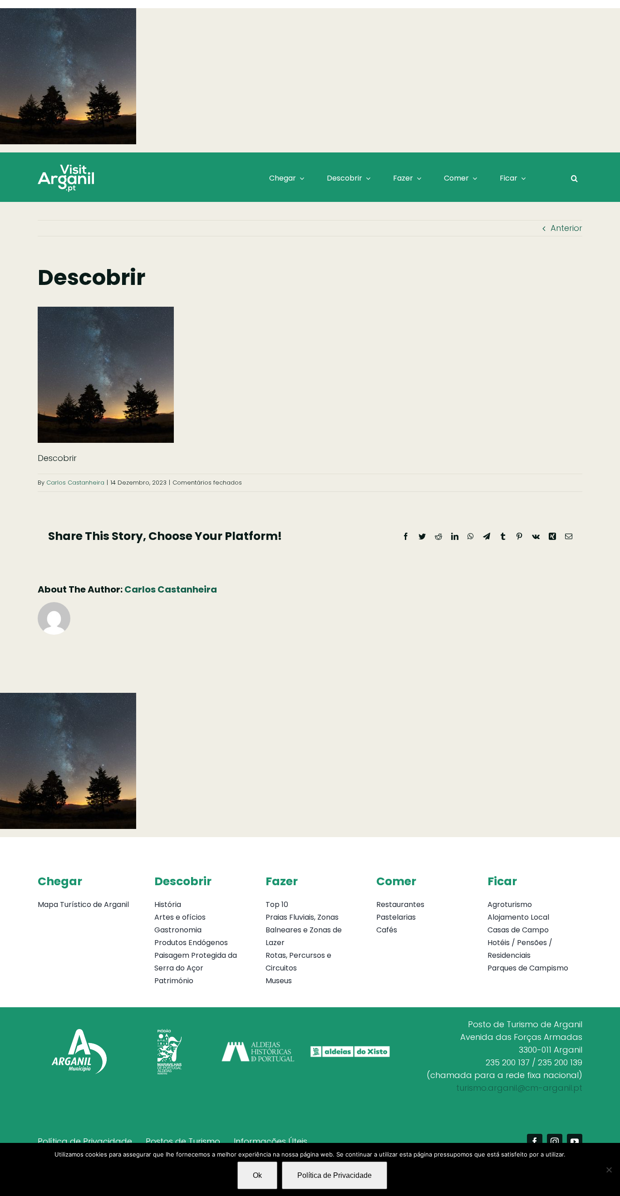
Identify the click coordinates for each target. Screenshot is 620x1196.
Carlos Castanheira (75, 482)
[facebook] (534, 1141)
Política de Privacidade (334, 1175)
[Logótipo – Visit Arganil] (66, 168)
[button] (574, 178)
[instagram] (554, 1141)
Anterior (566, 228)
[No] (608, 1169)
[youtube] (574, 1141)
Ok (257, 1175)
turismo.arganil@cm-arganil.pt (519, 1087)
